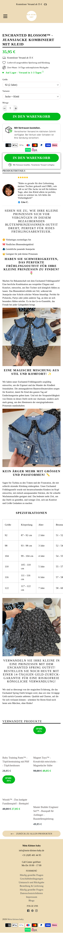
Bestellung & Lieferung (31, 886)
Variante (6, 91)
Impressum (31, 897)
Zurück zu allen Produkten (34, 833)
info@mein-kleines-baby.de (31, 850)
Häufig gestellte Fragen (31, 875)
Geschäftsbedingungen (31, 878)
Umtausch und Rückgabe (31, 882)
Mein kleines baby (15, 919)
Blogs (31, 900)
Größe (5, 79)
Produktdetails (13, 171)
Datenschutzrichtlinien (31, 893)
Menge (5, 102)
